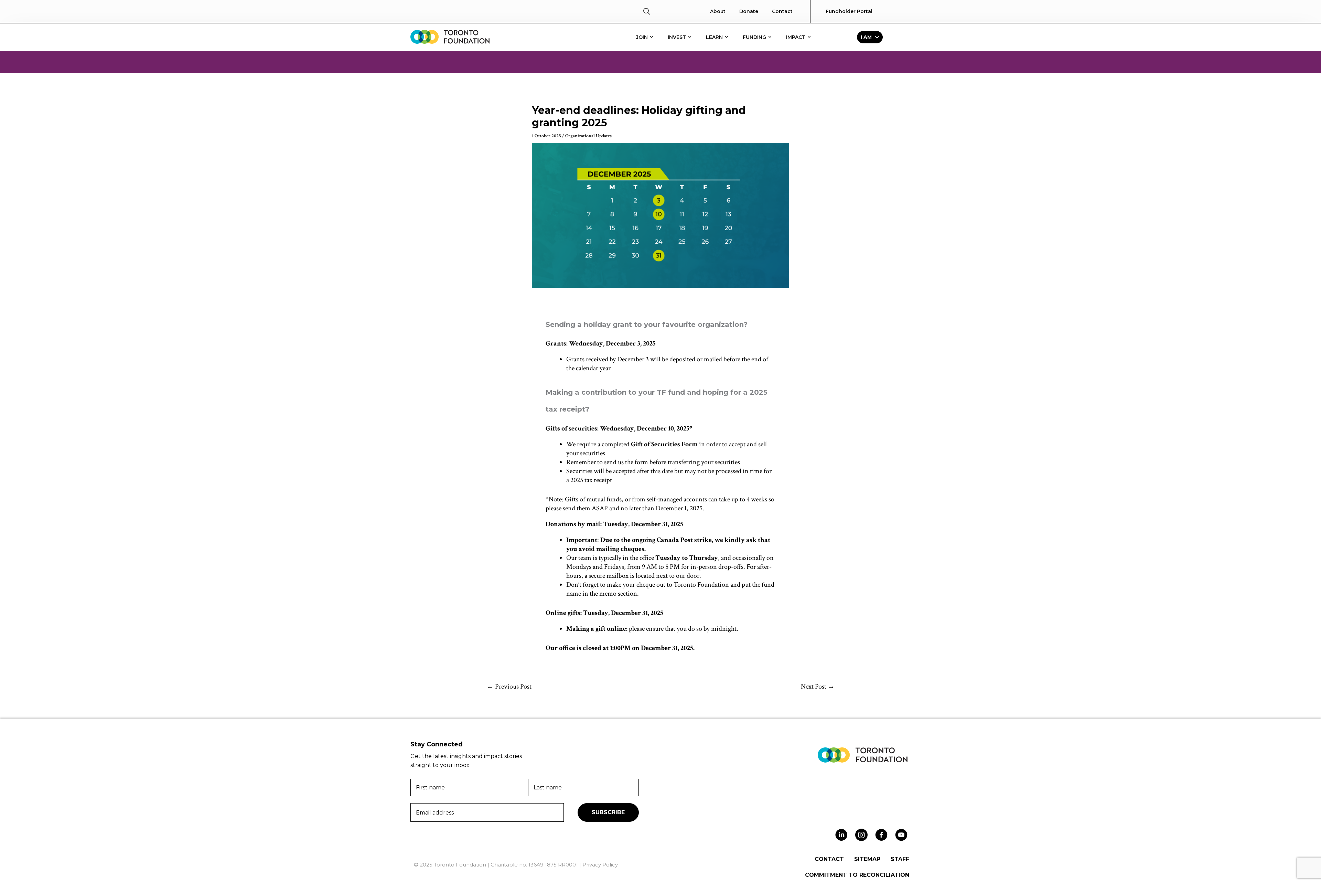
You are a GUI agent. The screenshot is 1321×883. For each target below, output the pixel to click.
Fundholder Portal (849, 11)
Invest (677, 37)
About (718, 11)
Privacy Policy (600, 864)
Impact (796, 37)
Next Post (818, 686)
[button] (647, 11)
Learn (715, 37)
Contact (782, 11)
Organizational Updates (588, 136)
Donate (748, 11)
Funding (755, 37)
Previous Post (509, 686)
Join (642, 37)
